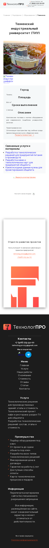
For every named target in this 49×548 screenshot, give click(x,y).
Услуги (24, 368)
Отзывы (24, 382)
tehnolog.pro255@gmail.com (24, 254)
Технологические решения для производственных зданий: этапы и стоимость (23, 404)
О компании (24, 375)
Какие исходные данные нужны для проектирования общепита (23, 168)
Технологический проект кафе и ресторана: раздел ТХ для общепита (24, 414)
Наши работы (24, 372)
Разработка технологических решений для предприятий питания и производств (23, 155)
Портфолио (17, 15)
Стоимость (24, 378)
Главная (6, 15)
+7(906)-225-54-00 (24, 257)
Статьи (24, 385)
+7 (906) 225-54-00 (36, 3)
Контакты (24, 388)
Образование (29, 15)
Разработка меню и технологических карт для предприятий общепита (19, 162)
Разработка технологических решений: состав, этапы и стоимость (24, 424)
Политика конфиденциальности (24, 540)
